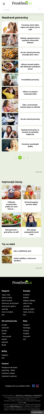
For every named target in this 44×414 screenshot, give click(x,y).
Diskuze (26, 331)
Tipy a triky (6, 295)
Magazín (5, 291)
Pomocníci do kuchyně (10, 303)
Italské (4, 339)
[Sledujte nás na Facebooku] (33, 386)
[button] (39, 9)
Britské (4, 331)
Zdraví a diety (7, 297)
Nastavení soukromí (9, 376)
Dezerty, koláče (28, 309)
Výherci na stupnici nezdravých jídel (30, 93)
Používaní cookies (8, 373)
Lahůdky (26, 306)
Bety (25, 321)
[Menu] (4, 4)
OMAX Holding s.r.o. (16, 406)
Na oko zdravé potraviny (30, 119)
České (4, 333)
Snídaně (26, 295)
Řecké (4, 345)
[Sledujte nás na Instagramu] (37, 386)
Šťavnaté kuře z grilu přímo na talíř (11, 231)
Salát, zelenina (28, 312)
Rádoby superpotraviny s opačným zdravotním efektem (30, 40)
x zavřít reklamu (37, 412)
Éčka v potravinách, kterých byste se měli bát (30, 106)
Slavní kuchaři (7, 300)
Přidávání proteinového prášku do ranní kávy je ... (11, 205)
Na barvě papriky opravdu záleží (31, 203)
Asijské (4, 325)
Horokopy (26, 328)
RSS (3, 315)
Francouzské (6, 336)
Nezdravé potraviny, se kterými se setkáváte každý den (30, 132)
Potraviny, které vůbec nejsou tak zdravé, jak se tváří (30, 27)
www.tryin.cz (20, 395)
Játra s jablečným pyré (22, 251)
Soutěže (26, 333)
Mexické (5, 342)
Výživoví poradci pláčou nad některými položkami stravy (30, 66)
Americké (5, 328)
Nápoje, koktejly (29, 300)
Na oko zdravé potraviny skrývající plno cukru (30, 53)
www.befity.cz (37, 395)
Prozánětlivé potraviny (30, 80)
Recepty (26, 291)
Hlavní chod (27, 303)
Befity (4, 351)
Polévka (26, 297)
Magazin (26, 325)
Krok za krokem (7, 312)
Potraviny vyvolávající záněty (30, 145)
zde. (25, 402)
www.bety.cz (28, 395)
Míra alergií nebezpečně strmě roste (31, 232)
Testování (26, 336)
